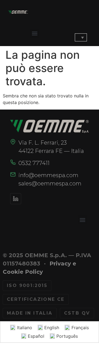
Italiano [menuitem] (24, 327)
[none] (77, 37)
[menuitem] (81, 37)
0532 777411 (34, 163)
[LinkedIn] (15, 198)
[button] (34, 33)
